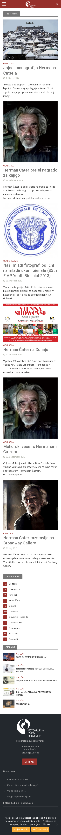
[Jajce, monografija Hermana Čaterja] (30, 39)
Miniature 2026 (23, 704)
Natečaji (20, 654)
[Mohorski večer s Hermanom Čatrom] (30, 407)
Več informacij (40, 829)
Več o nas (29, 761)
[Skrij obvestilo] (57, 824)
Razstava (8, 534)
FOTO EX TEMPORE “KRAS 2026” (31, 657)
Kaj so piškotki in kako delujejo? (22, 785)
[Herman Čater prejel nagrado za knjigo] (30, 131)
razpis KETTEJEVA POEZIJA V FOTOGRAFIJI (36, 680)
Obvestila (8, 64)
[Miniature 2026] (8, 703)
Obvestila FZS (10, 261)
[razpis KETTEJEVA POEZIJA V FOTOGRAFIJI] (8, 680)
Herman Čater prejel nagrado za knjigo (30, 173)
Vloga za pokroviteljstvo (19, 796)
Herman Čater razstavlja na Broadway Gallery (28, 540)
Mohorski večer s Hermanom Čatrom (30, 449)
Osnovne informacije (17, 779)
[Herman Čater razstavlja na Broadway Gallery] (30, 504)
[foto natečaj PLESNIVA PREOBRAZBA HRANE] (8, 691)
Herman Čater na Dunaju (25, 349)
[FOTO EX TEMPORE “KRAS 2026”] (8, 656)
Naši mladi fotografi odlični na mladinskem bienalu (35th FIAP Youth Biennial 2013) (30, 270)
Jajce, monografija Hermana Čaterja (29, 70)
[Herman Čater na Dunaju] (30, 322)
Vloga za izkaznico (16, 790)
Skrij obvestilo (20, 829)
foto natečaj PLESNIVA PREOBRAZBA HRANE (33, 693)
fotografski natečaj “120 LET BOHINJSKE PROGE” (35, 670)
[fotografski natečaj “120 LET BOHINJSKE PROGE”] (8, 668)
